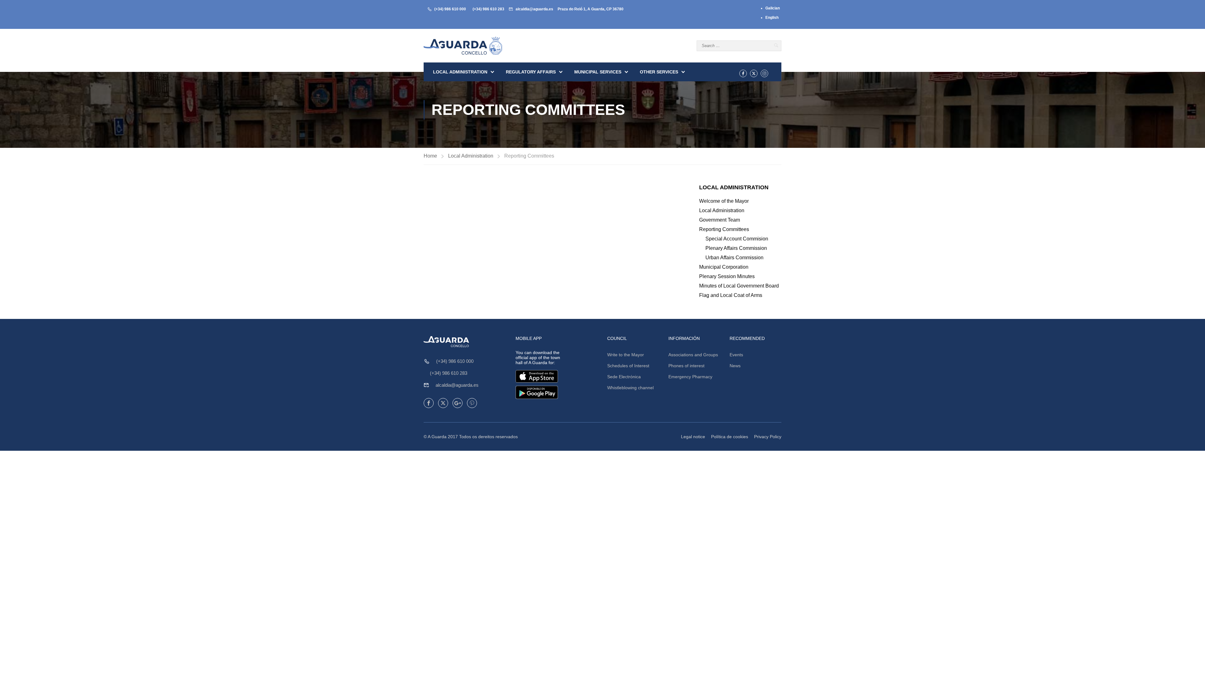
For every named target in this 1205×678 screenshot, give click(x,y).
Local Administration (460, 71)
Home (430, 156)
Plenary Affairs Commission (736, 248)
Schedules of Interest (628, 365)
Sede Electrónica (624, 376)
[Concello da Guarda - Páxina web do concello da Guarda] (463, 46)
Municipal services (597, 71)
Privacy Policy (767, 436)
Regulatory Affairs (531, 71)
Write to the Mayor (625, 354)
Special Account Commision (736, 238)
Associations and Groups (693, 354)
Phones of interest (686, 365)
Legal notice (693, 436)
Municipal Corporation (723, 267)
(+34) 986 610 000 (450, 9)
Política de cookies (729, 436)
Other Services (659, 71)
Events (736, 354)
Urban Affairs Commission (734, 257)
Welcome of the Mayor (724, 201)
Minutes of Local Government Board (739, 285)
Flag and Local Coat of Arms (730, 295)
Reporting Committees (724, 229)
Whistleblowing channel (630, 387)
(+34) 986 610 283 (488, 9)
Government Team (719, 220)
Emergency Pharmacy (690, 376)
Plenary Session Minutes (727, 276)
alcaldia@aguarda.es (534, 9)
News (735, 365)
